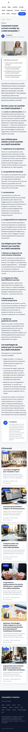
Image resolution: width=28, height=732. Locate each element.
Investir (21, 7)
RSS (3, 712)
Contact (22, 14)
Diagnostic (10, 10)
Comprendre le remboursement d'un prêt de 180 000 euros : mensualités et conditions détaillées (13, 585)
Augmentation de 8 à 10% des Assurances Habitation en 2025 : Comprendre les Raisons (14, 668)
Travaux (17, 10)
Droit (3, 13)
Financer (23, 10)
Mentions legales (22, 710)
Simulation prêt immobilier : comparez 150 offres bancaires (14, 508)
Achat (3, 10)
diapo (9, 7)
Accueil (4, 7)
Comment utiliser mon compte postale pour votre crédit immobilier (11, 545)
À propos (14, 13)
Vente (8, 13)
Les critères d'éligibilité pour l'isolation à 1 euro (11, 471)
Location (14, 7)
